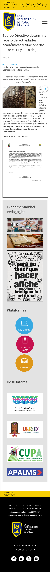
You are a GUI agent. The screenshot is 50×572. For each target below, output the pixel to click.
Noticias (13, 64)
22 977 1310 (35, 512)
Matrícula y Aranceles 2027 (10, 3)
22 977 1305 (19, 508)
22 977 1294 (36, 505)
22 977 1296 (19, 505)
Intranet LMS (9, 7)
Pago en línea (24, 549)
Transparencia (24, 545)
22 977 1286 (36, 508)
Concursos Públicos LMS (9, 494)
